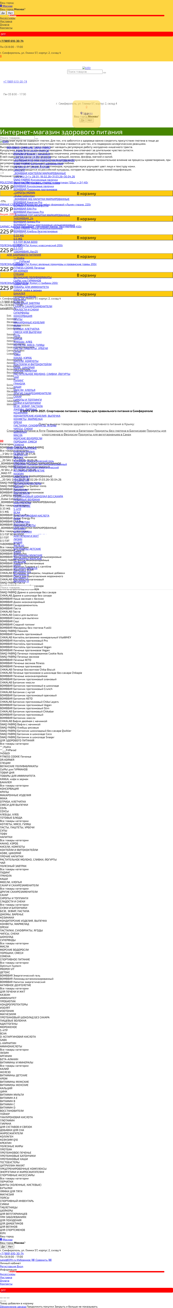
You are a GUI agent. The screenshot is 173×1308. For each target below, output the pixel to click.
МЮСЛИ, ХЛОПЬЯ (24, 390)
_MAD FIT (19, 170)
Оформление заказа (13, 1306)
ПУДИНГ (19, 380)
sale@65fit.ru (8, 1259)
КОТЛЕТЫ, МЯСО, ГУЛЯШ (29, 344)
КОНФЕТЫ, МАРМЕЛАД (28, 419)
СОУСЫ (18, 338)
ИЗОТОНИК (21, 489)
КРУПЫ (18, 319)
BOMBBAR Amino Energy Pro (31, 205)
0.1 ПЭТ (18, 245)
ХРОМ (17, 552)
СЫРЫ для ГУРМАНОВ (27, 280)
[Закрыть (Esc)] (1, 1297)
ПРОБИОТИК (21, 480)
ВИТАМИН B (21, 574)
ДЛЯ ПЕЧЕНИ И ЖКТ (26, 535)
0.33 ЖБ (19, 235)
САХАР (18, 396)
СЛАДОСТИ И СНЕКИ (26, 309)
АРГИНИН (20, 528)
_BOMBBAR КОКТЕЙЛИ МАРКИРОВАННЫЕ (40, 173)
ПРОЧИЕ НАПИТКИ (25, 370)
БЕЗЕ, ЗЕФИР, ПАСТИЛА (28, 406)
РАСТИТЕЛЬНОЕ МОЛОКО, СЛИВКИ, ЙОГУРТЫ (42, 373)
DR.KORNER (21, 270)
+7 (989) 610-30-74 (11, 40)
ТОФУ (17, 354)
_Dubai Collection (24, 195)
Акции (12, 15)
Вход (20, 1266)
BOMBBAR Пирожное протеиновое (35, 189)
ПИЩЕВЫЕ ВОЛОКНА (27, 499)
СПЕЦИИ (19, 274)
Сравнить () (44, 1259)
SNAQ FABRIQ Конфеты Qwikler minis (37, 182)
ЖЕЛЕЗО (19, 545)
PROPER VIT (21, 454)
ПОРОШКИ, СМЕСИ (25, 441)
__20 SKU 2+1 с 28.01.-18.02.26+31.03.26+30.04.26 (44, 176)
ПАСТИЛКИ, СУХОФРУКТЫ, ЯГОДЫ (35, 425)
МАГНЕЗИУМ (22, 493)
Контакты (6, 27)
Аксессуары (7, 17)
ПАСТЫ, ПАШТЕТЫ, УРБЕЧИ (31, 348)
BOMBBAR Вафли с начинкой (32, 153)
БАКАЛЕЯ (19, 293)
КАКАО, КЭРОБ (23, 357)
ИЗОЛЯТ (19, 486)
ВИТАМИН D (21, 581)
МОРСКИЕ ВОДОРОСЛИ (28, 438)
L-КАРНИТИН (22, 522)
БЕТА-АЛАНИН (23, 531)
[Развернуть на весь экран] (4, 1297)
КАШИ (17, 386)
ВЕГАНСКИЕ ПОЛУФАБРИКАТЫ (33, 277)
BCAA (17, 512)
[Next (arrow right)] (4, 1301)
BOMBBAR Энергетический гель (34, 460)
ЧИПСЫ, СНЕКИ (23, 428)
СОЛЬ (17, 335)
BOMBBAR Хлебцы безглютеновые (36, 231)
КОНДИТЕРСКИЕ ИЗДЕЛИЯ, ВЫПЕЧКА (37, 415)
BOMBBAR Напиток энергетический (36, 467)
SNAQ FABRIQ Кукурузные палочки (36, 179)
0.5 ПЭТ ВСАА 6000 (26, 241)
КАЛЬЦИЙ (20, 561)
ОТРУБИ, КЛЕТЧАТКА (26, 328)
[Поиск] (104, 72)
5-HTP (17, 509)
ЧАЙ (16, 377)
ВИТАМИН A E (22, 571)
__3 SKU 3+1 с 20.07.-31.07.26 (31, 150)
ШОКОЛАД (20, 431)
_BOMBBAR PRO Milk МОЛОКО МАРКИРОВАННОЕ (44, 160)
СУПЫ (17, 351)
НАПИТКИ (20, 299)
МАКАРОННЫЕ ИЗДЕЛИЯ (29, 322)
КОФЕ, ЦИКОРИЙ (24, 367)
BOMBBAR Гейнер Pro (27, 221)
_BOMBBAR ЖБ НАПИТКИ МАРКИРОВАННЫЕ (41, 199)
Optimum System (24, 451)
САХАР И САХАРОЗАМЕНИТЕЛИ (33, 306)
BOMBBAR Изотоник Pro (29, 211)
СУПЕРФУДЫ (21, 312)
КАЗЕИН (19, 473)
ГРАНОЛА (19, 383)
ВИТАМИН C (21, 577)
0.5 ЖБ (18, 238)
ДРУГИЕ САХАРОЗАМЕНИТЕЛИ (32, 393)
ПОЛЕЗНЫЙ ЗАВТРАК (27, 303)
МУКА (17, 325)
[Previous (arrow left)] (1, 1301)
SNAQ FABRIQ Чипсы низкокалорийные (38, 227)
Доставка (6, 21)
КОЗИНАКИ (21, 412)
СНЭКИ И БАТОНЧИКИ (27, 402)
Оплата (4, 24)
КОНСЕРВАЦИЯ (23, 315)
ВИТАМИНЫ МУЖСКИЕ (28, 555)
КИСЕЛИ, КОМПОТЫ (26, 361)
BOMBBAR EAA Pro (25, 208)
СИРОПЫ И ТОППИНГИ (28, 399)
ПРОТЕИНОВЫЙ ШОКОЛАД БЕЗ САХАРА (38, 496)
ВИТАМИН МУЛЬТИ (25, 568)
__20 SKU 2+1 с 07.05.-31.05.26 (32, 157)
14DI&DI (18, 264)
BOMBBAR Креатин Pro (28, 202)
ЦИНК (17, 564)
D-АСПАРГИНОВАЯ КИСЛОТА (31, 515)
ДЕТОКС (18, 457)
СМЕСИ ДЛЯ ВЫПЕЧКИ (28, 332)
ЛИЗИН (18, 539)
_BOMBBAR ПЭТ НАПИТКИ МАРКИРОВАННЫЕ (42, 215)
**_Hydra (19, 257)
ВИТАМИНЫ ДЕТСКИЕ (27, 548)
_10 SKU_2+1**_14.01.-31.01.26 (31, 166)
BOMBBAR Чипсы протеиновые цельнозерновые (44, 224)
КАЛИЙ (18, 542)
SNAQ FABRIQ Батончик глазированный (38, 163)
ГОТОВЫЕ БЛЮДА (25, 296)
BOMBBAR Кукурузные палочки (34, 186)
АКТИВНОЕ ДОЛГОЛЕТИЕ (29, 470)
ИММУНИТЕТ (22, 476)
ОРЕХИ (18, 422)
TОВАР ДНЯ (21, 283)
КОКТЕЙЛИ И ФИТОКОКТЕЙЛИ (33, 364)
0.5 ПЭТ (18, 248)
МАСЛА (18, 435)
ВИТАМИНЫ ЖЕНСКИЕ (28, 558)
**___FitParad (22, 261)
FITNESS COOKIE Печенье (29, 267)
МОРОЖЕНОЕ (22, 505)
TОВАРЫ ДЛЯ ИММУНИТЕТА (31, 286)
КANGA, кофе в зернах (28, 290)
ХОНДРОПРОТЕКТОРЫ (27, 483)
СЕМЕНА (19, 444)
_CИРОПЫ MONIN (24, 192)
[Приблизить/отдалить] (8, 1297)
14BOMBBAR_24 (23, 218)
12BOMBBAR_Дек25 (26, 251)
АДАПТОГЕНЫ (22, 502)
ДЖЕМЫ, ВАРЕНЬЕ (25, 409)
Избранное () (26, 1259)
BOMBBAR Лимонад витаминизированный (40, 464)
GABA (17, 518)
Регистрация (8, 1266)
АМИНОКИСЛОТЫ (25, 525)
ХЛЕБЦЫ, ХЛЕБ (23, 341)
